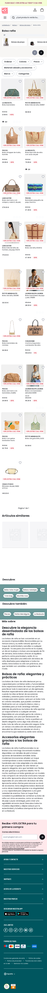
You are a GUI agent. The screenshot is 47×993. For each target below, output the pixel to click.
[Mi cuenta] (35, 10)
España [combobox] (10, 974)
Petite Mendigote (22, 614)
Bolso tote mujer (11, 590)
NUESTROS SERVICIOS (11, 869)
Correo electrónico (11, 832)
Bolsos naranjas (30, 590)
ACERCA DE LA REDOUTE (12, 889)
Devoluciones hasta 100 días (23, 6)
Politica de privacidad (14, 961)
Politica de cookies (34, 958)
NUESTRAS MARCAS (10, 899)
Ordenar (8, 61)
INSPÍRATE (7, 879)
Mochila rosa (22, 596)
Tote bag (8, 596)
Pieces (7, 614)
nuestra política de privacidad (13, 849)
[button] (42, 10)
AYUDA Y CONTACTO (11, 859)
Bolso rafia (36, 25)
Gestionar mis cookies (21, 963)
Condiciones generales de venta (14, 958)
